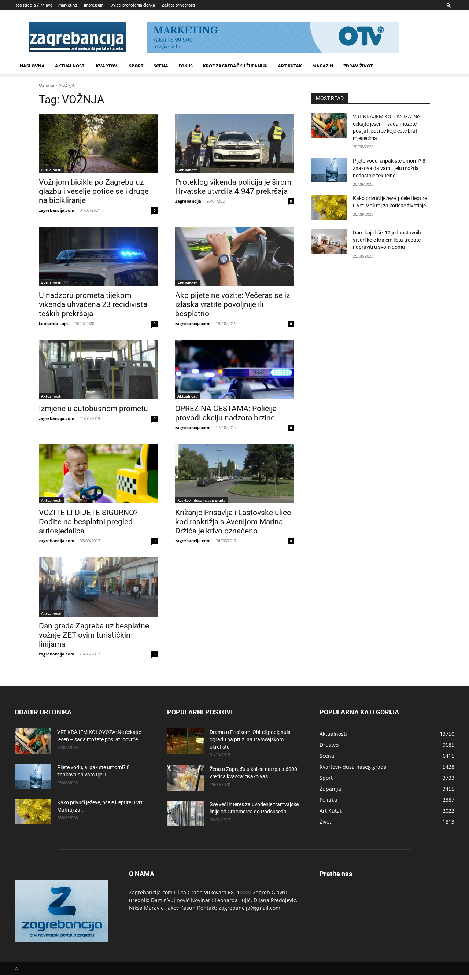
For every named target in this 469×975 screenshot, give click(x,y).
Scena (161, 66)
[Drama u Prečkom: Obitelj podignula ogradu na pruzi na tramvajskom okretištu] (185, 741)
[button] (448, 5)
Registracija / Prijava (33, 5)
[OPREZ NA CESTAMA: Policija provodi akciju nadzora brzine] (234, 369)
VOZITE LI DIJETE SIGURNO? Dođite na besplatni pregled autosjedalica (88, 521)
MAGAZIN (322, 66)
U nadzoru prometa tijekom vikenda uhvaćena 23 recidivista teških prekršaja (93, 304)
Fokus (185, 66)
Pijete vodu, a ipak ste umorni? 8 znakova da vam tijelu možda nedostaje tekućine (389, 168)
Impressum (93, 5)
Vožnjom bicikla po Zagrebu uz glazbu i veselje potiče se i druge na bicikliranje (94, 191)
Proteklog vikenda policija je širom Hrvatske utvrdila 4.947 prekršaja (233, 187)
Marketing (67, 5)
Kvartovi (107, 66)
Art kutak (290, 66)
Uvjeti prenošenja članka (132, 5)
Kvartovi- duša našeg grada (201, 500)
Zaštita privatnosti (178, 5)
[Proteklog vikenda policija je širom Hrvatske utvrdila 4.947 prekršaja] (234, 143)
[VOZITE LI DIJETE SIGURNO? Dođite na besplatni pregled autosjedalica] (98, 473)
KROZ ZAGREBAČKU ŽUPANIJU (235, 66)
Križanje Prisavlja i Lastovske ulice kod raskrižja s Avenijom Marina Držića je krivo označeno (233, 521)
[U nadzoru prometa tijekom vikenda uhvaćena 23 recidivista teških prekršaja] (98, 256)
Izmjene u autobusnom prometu (93, 408)
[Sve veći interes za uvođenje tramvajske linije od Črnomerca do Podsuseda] (185, 813)
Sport (136, 66)
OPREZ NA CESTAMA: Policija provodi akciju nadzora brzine (226, 413)
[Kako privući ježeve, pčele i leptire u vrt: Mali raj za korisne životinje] (329, 207)
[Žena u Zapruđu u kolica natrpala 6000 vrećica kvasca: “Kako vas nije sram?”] (185, 778)
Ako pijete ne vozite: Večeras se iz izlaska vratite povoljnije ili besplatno (232, 304)
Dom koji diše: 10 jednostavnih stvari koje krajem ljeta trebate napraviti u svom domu (387, 240)
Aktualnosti (70, 66)
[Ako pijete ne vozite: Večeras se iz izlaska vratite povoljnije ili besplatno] (234, 256)
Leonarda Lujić (54, 323)
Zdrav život (358, 66)
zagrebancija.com (56, 210)
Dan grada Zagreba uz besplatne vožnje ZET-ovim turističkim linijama (94, 635)
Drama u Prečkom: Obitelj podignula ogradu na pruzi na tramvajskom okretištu (250, 739)
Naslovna (32, 66)
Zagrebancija (188, 201)
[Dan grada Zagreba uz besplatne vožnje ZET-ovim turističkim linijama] (98, 587)
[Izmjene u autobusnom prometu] (98, 369)
